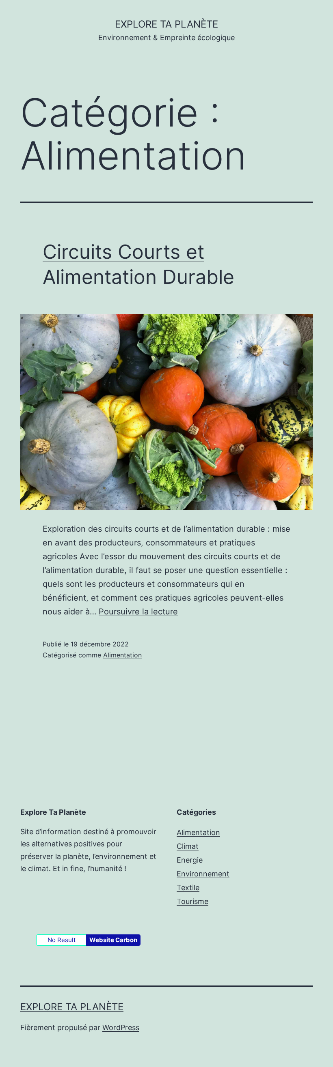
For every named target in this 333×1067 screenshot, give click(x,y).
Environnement (203, 873)
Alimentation (122, 655)
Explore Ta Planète (166, 24)
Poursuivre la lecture (138, 611)
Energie (190, 860)
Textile (188, 887)
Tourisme (192, 901)
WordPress (120, 1027)
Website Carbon (113, 940)
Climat (188, 846)
